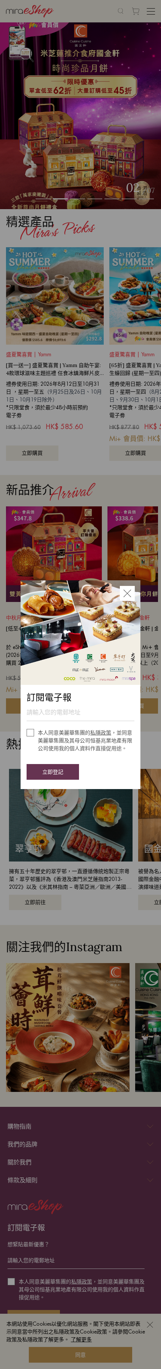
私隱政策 (100, 733)
